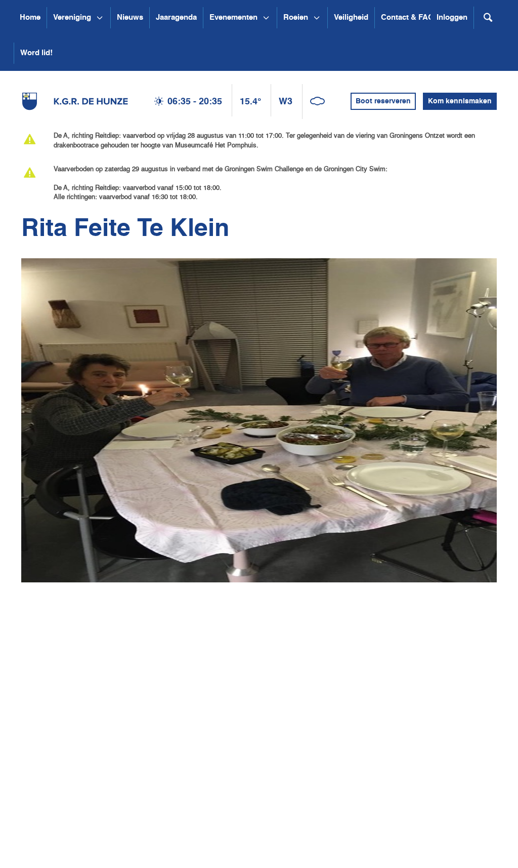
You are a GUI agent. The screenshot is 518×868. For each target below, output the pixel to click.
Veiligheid (351, 17)
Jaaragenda (176, 17)
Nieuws (130, 17)
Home (30, 17)
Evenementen (233, 17)
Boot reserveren (383, 101)
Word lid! (36, 53)
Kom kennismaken (460, 101)
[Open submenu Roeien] (316, 17)
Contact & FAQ (407, 17)
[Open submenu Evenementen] (266, 17)
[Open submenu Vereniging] (99, 17)
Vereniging (72, 17)
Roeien (295, 17)
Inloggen (452, 17)
